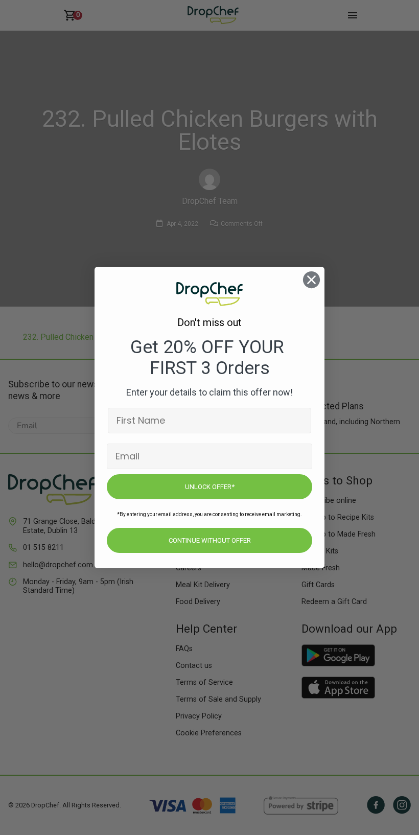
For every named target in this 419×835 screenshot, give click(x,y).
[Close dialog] (311, 280)
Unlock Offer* (210, 487)
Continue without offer (210, 540)
